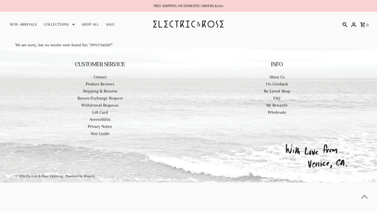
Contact (100, 76)
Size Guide (100, 133)
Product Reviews (100, 84)
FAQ (276, 98)
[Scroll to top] (364, 196)
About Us (277, 76)
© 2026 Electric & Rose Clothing (39, 176)
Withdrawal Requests (100, 105)
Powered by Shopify (80, 176)
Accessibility (100, 119)
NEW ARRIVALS (23, 24)
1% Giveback (277, 84)
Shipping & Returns (100, 91)
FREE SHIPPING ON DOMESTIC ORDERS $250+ (188, 6)
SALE (110, 24)
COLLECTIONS (56, 24)
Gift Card (100, 112)
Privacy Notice (100, 126)
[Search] (345, 24)
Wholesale (277, 112)
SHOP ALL (90, 24)
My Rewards (276, 105)
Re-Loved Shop (277, 91)
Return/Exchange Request (100, 98)
